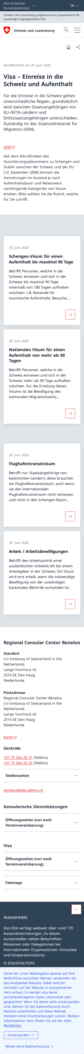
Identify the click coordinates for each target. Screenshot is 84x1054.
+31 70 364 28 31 (18, 757)
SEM (7, 147)
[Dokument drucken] (68, 47)
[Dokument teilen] (78, 47)
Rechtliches (12, 1025)
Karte (8, 737)
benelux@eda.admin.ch (23, 790)
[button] (76, 909)
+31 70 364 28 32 (18, 762)
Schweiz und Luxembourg (34, 30)
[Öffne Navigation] (77, 30)
